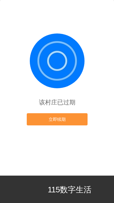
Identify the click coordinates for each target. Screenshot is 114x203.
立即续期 (57, 119)
